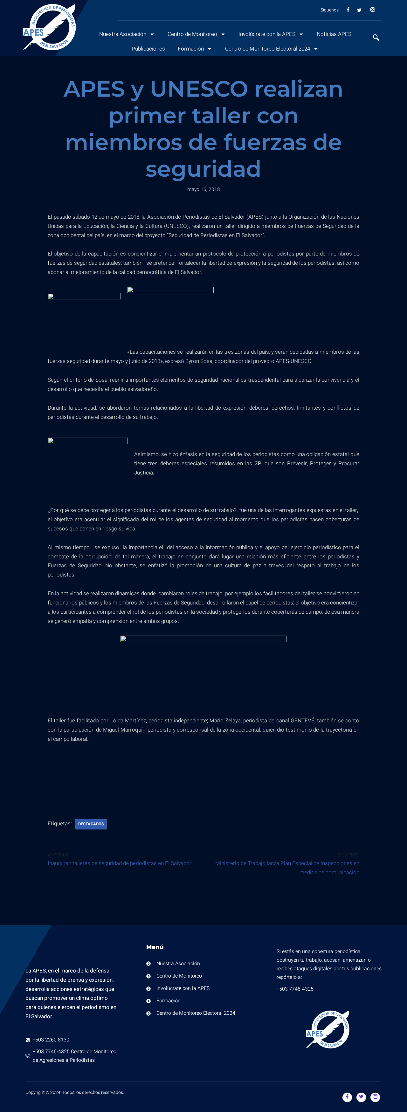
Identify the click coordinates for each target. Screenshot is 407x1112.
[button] (373, 38)
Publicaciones (148, 49)
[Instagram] (375, 1097)
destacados (91, 824)
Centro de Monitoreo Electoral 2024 (267, 49)
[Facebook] (347, 1097)
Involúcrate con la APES (266, 34)
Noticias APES (334, 34)
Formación (191, 49)
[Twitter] (361, 1097)
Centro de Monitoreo (192, 34)
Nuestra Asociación (122, 34)
